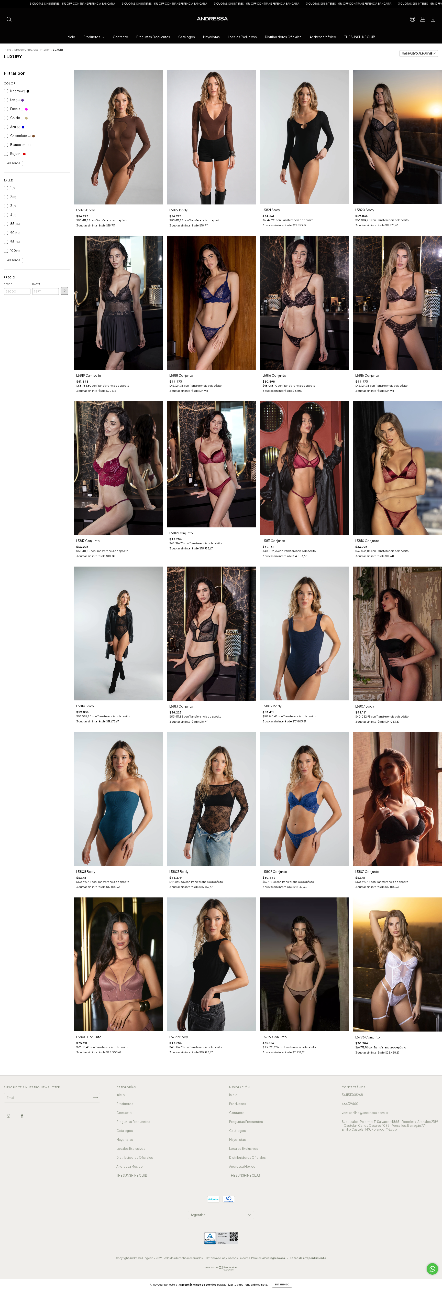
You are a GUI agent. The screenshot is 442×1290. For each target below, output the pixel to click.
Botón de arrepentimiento (308, 1258)
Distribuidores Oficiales (283, 37)
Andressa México (323, 37)
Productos (92, 37)
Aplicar (64, 291)
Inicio (71, 37)
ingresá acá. (278, 1258)
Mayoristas (211, 37)
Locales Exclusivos (242, 37)
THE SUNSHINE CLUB (359, 37)
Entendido (282, 1284)
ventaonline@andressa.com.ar (365, 1113)
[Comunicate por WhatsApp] (432, 1269)
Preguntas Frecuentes (153, 37)
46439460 (350, 1104)
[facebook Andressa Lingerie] (22, 1116)
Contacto (120, 37)
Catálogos (186, 37)
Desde (8, 284)
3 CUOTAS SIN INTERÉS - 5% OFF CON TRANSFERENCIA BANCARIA (121, 3)
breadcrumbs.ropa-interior (32, 49)
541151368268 (352, 1095)
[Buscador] (9, 20)
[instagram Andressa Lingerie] (9, 1116)
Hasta (36, 284)
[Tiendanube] (221, 1269)
